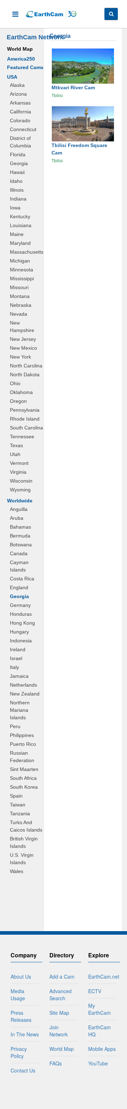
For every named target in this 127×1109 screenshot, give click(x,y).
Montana (20, 296)
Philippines (22, 735)
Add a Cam (61, 976)
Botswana (21, 544)
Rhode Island (25, 419)
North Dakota (25, 374)
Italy (14, 667)
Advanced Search (60, 994)
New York (20, 357)
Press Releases (21, 1016)
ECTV (94, 991)
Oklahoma (21, 392)
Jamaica (19, 676)
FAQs (55, 1063)
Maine (17, 234)
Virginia (18, 472)
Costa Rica (22, 578)
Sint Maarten (24, 769)
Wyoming (20, 489)
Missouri (19, 287)
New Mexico (23, 348)
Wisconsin (21, 481)
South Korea (24, 787)
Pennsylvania (25, 410)
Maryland (20, 243)
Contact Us (23, 1070)
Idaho (16, 181)
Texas (16, 445)
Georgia (19, 163)
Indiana (18, 199)
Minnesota (21, 269)
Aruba (16, 518)
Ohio (15, 383)
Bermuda (20, 536)
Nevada (18, 314)
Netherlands (23, 685)
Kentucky (20, 216)
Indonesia (21, 640)
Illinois (17, 190)
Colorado (20, 120)
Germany (20, 605)
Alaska (17, 85)
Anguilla (19, 509)
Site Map (59, 1012)
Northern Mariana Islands (20, 710)
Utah (15, 454)
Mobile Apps (102, 1048)
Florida (17, 154)
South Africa (23, 778)
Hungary (19, 632)
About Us (21, 976)
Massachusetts (26, 252)
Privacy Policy (19, 1052)
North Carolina (26, 365)
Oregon (18, 401)
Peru (15, 726)
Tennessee (22, 436)
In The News (25, 1034)
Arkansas (20, 103)
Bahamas (20, 527)
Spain (16, 796)
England (19, 587)
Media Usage (18, 994)
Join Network (58, 1031)
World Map (20, 49)
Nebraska (20, 305)
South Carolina (26, 427)
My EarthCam (99, 1009)
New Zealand (25, 694)
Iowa (15, 207)
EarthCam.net (103, 976)
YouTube (98, 1063)
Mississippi (22, 278)
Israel (16, 658)
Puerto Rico (23, 744)
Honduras (21, 614)
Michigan (20, 261)
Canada (19, 553)
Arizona (18, 94)
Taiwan (17, 804)
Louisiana (20, 225)
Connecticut (23, 129)
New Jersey (23, 339)
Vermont (19, 463)
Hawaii (17, 172)
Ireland (17, 649)
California (20, 111)
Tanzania (20, 813)
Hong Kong (22, 623)
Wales (16, 871)
